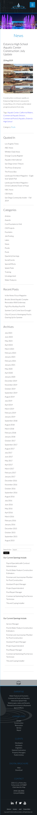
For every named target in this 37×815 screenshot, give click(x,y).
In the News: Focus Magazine (15, 295)
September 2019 (11, 393)
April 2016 (9, 512)
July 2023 (8, 333)
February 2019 (10, 413)
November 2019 (11, 385)
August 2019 (10, 397)
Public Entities (19, 755)
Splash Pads (9, 268)
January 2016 (10, 524)
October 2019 (10, 389)
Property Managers (18, 752)
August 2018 (10, 425)
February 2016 (10, 520)
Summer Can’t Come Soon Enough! (18, 310)
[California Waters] (18, 5)
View (19, 768)
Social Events (10, 260)
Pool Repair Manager (14, 592)
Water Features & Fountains (18, 696)
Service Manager (12, 624)
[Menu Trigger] (32, 4)
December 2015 (11, 528)
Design (18, 720)
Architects (18, 745)
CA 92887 (23, 785)
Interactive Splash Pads (19, 701)
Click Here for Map (19, 787)
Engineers (18, 748)
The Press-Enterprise (13, 168)
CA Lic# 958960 (19, 793)
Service (18, 728)
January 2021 (10, 365)
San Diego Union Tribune (14, 164)
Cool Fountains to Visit (13, 224)
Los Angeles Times (12, 144)
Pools (13, 127)
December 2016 (11, 480)
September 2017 (11, 445)
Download (18, 770)
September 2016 (11, 492)
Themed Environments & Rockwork (19, 705)
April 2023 (9, 345)
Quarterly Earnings (12, 256)
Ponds (7, 248)
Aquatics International (13, 160)
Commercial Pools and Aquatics (19, 698)
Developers (19, 743)
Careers (15, 809)
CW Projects (9, 228)
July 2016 (8, 500)
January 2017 (10, 476)
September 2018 (11, 421)
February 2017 (10, 472)
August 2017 (10, 449)
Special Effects (10, 264)
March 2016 (9, 516)
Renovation (19, 725)
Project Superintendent (15, 588)
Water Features (10, 280)
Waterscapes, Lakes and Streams (19, 703)
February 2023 (10, 353)
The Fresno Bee (11, 172)
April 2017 (9, 464)
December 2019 (11, 381)
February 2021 (10, 361)
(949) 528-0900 (19, 791)
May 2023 (8, 341)
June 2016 (9, 504)
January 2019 (10, 417)
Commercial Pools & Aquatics (14, 118)
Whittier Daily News (12, 152)
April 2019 (9, 405)
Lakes (7, 240)
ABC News (9, 148)
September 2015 (11, 536)
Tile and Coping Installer (15, 603)
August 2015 (10, 540)
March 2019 (9, 409)
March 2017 (9, 468)
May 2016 (8, 508)
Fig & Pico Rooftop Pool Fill (15, 306)
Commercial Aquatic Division (14, 115)
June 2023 (9, 337)
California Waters (26, 112)
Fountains (8, 232)
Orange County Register (14, 156)
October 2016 (10, 488)
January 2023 (10, 357)
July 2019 (8, 401)
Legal (20, 809)
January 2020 (10, 377)
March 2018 (9, 429)
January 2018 (10, 437)
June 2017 (9, 457)
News (7, 244)
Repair (19, 730)
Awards (8, 220)
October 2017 (10, 441)
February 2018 (10, 433)
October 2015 (10, 532)
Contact (19, 778)
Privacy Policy (26, 809)
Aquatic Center (13, 112)
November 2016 (11, 484)
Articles (8, 216)
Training (8, 272)
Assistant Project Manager (16, 584)
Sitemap (9, 809)
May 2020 (8, 369)
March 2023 (9, 349)
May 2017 (8, 460)
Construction (18, 723)
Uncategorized (10, 276)
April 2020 (9, 373)
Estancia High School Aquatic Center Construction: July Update (15, 49)
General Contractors (19, 750)
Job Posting (9, 236)
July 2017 (8, 453)
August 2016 (10, 496)
